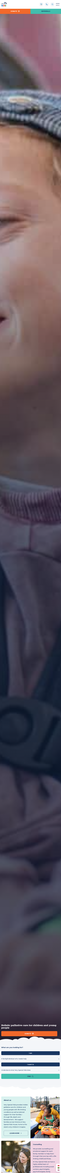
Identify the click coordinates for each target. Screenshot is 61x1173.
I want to (30, 1064)
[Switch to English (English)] (58, 1170)
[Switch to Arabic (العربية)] (58, 1168)
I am (30, 1053)
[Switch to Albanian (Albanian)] (58, 1165)
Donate (14, 11)
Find (29, 1076)
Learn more (14, 1133)
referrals (45, 11)
